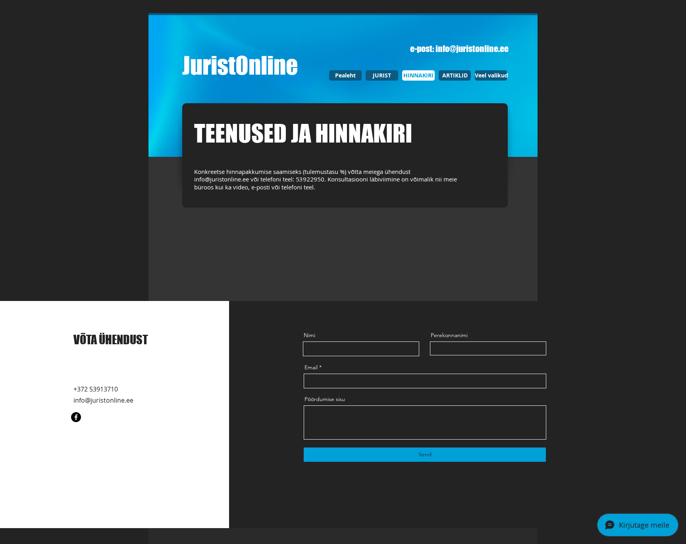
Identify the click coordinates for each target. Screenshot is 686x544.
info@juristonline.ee (472, 48)
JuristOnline (240, 65)
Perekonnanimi (449, 335)
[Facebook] (76, 417)
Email (311, 367)
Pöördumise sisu (324, 399)
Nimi (309, 335)
